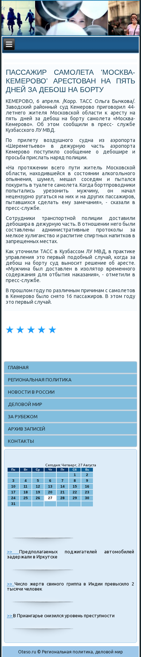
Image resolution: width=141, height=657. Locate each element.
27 (50, 498)
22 (75, 492)
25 (26, 498)
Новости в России (31, 391)
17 (13, 492)
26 (38, 498)
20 (50, 492)
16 (87, 486)
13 (50, 486)
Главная (18, 367)
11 (25, 486)
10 (13, 486)
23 (87, 492)
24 (13, 498)
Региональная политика (40, 379)
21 (62, 492)
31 (13, 504)
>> (13, 551)
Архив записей (26, 428)
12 (38, 486)
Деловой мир (25, 404)
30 (87, 498)
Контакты (21, 441)
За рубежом (23, 416)
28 (62, 498)
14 (62, 486)
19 (38, 492)
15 (75, 486)
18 (26, 492)
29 (75, 498)
